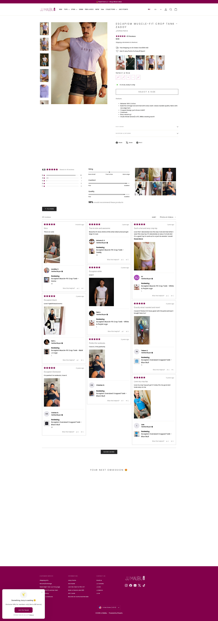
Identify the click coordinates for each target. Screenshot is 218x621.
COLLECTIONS (110, 9)
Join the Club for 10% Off (76, 587)
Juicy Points (72, 580)
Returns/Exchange (46, 583)
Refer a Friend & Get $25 (76, 590)
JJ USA (99, 587)
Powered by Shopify (116, 613)
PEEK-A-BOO (89, 9)
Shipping (119, 42)
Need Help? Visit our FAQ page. (50, 587)
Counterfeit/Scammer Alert (49, 590)
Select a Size (123, 73)
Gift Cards (71, 593)
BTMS (73, 9)
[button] (126, 36)
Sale (102, 9)
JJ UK (98, 593)
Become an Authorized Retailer (78, 597)
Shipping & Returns (123, 133)
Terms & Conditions (46, 597)
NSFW (97, 9)
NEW (60, 9)
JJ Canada (100, 583)
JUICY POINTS (123, 9)
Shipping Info (44, 580)
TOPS (66, 9)
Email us (99, 580)
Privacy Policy (44, 593)
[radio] (120, 62)
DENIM (81, 9)
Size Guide (120, 126)
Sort (154, 217)
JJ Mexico (100, 590)
